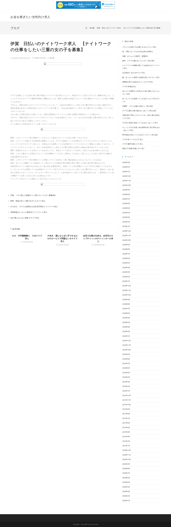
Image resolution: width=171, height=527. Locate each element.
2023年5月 (126, 318)
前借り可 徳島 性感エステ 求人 (133, 148)
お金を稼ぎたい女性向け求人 (30, 17)
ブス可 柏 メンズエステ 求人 (132, 139)
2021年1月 (126, 446)
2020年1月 (126, 500)
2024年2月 (126, 276)
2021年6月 (126, 423)
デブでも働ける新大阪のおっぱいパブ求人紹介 (139, 110)
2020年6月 (126, 478)
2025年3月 (126, 217)
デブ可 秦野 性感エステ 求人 (132, 144)
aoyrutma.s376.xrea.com (21, 58)
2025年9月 (126, 190)
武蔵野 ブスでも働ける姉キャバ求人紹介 (137, 106)
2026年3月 (126, 162)
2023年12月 (126, 286)
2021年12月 (126, 395)
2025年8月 (126, 194)
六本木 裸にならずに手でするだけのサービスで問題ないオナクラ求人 (62, 238)
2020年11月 (126, 455)
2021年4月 (126, 432)
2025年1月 (126, 226)
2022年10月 (126, 350)
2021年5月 (126, 427)
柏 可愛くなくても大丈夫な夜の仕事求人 (137, 51)
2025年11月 (126, 180)
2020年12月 (126, 450)
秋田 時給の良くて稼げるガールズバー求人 (27, 201)
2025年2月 (126, 222)
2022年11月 (126, 345)
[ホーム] (86, 28)
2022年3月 (126, 382)
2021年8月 (126, 413)
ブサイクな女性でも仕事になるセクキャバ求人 (139, 47)
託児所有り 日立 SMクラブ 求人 (133, 73)
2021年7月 (126, 418)
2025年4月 (126, 212)
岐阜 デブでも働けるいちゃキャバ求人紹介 (138, 61)
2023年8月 (126, 304)
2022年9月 (126, 354)
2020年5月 (126, 482)
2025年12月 (126, 176)
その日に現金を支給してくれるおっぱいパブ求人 (140, 123)
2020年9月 (126, 464)
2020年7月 (126, 473)
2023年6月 (126, 313)
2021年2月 (126, 441)
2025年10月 (126, 185)
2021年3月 (126, 436)
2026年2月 (126, 167)
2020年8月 (126, 468)
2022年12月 (126, 340)
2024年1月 (126, 281)
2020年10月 (126, 459)
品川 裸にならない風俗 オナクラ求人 (24, 218)
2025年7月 (126, 199)
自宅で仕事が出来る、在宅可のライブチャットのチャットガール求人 (98, 238)
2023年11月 (126, 290)
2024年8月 (126, 249)
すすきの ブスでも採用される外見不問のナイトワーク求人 (34, 206)
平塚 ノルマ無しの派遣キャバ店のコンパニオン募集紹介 (33, 195)
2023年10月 (126, 295)
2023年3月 (126, 327)
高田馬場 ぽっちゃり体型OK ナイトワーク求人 (28, 212)
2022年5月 (126, 372)
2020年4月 (126, 487)
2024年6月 (126, 258)
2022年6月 (126, 368)
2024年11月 (126, 235)
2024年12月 (126, 231)
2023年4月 (126, 322)
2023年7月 (126, 308)
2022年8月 (126, 359)
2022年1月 (126, 391)
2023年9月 (126, 299)
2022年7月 (126, 363)
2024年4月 (126, 267)
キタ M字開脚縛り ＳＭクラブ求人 (27, 237)
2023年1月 (126, 336)
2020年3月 (126, 491)
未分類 (52, 58)
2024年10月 (126, 240)
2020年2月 (126, 496)
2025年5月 (126, 208)
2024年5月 (126, 263)
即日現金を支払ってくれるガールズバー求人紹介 (140, 135)
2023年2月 (126, 331)
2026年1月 (126, 171)
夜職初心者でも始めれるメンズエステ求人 (137, 82)
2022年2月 (126, 386)
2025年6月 (126, 203)
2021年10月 (126, 404)
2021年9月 (126, 409)
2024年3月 (126, 272)
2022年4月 (126, 377)
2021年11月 (126, 400)
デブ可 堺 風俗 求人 (129, 86)
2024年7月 (126, 254)
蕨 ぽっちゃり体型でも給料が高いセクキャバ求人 (141, 77)
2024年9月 (126, 244)
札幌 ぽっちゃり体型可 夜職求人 (135, 56)
